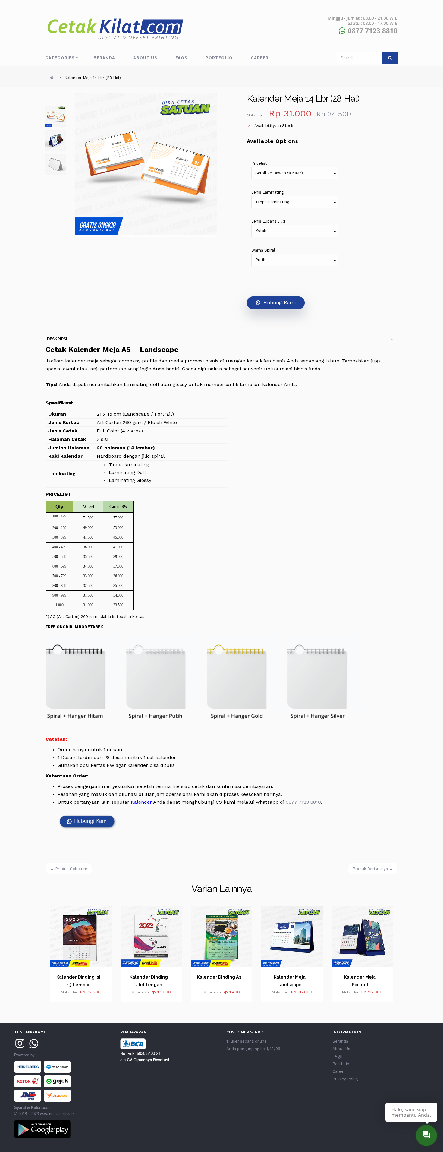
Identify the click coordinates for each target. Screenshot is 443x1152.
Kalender (141, 802)
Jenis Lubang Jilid (268, 221)
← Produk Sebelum (68, 868)
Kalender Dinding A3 (149, 977)
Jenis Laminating (267, 192)
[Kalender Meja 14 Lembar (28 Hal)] (55, 116)
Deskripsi (57, 339)
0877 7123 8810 (303, 802)
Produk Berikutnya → (373, 868)
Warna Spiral (263, 250)
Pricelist (259, 163)
